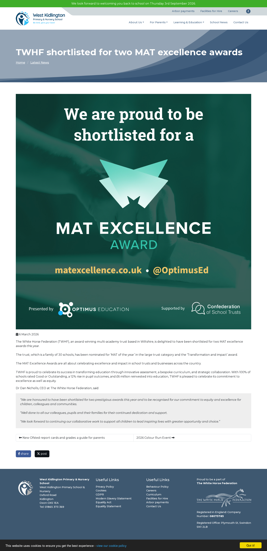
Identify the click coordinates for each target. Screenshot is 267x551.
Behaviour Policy (157, 486)
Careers (233, 11)
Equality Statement (108, 506)
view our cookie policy (111, 545)
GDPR (100, 494)
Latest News (39, 62)
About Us (135, 22)
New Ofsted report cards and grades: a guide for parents (63, 437)
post (43, 453)
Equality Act (103, 502)
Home (20, 62)
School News (219, 22)
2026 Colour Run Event (154, 437)
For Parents (158, 22)
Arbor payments (183, 11)
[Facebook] (248, 11)
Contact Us (240, 22)
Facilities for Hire (211, 11)
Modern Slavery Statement (114, 498)
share (24, 453)
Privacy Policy (105, 486)
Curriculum (153, 494)
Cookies (101, 490)
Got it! (250, 545)
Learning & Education (187, 22)
